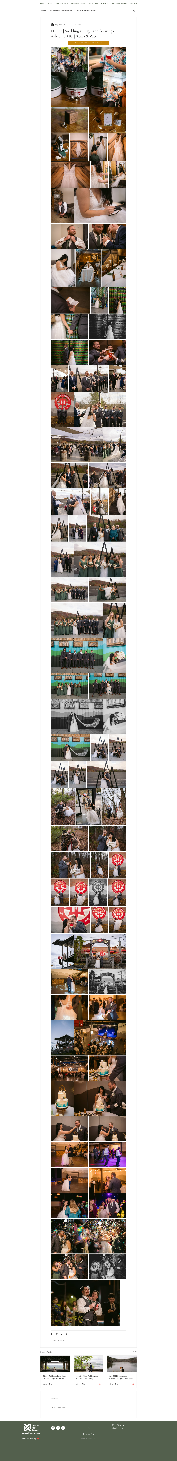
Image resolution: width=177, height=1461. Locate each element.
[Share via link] (67, 1334)
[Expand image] (69, 59)
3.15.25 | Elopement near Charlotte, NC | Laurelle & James (121, 1377)
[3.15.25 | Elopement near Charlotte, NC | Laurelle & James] (122, 1364)
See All (134, 1352)
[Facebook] (53, 1428)
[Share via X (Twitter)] (57, 1334)
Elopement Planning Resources (85, 10)
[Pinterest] (63, 1428)
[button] (134, 11)
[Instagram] (58, 1428)
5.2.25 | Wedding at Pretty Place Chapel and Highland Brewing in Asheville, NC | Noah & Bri (54, 1377)
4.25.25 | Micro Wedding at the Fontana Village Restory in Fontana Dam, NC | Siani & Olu (87, 1377)
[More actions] (125, 25)
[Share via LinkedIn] (62, 1334)
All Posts (43, 10)
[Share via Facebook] (52, 1334)
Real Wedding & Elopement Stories (61, 10)
